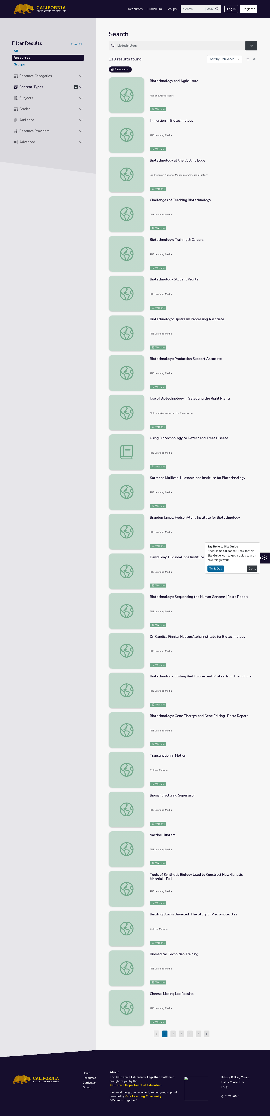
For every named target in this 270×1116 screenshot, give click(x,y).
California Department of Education (135, 1085)
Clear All (76, 44)
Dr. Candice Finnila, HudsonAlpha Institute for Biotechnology (197, 636)
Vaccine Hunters (162, 835)
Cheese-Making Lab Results (171, 993)
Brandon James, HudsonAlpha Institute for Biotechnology (195, 517)
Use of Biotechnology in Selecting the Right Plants (190, 398)
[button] (48, 76)
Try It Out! (215, 569)
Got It (252, 569)
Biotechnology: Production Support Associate (186, 359)
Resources (135, 9)
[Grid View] (254, 59)
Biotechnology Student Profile (174, 279)
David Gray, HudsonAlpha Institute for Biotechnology (191, 557)
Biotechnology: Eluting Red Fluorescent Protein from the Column (201, 676)
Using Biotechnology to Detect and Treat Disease (189, 438)
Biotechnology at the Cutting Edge (177, 160)
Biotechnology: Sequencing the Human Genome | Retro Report (199, 597)
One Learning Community (143, 1096)
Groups (172, 9)
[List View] (247, 59)
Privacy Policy (230, 1077)
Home (86, 1073)
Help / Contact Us (232, 1082)
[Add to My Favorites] (254, 80)
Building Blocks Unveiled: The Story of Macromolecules (193, 914)
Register (248, 9)
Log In (231, 9)
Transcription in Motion (168, 755)
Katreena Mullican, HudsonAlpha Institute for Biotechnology (197, 478)
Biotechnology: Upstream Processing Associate (187, 319)
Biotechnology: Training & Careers (176, 239)
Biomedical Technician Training (174, 954)
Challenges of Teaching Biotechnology (180, 200)
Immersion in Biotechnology (171, 120)
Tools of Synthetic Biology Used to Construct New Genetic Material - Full (196, 876)
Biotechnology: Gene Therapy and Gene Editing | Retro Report (199, 716)
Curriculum (154, 9)
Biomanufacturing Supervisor (172, 795)
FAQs (224, 1087)
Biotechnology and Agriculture (174, 81)
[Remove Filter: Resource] (128, 69)
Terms (245, 1077)
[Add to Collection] (254, 85)
